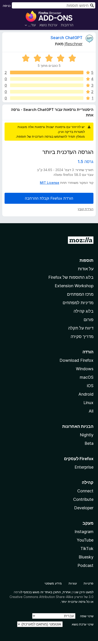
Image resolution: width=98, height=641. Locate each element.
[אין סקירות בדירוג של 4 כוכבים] (46, 79)
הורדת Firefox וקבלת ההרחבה (49, 198)
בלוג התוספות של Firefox (70, 277)
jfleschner (73, 43)
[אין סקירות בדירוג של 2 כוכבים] (46, 92)
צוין (74, 592)
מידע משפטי (53, 583)
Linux (88, 402)
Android (85, 394)
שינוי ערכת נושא (82, 624)
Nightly (86, 434)
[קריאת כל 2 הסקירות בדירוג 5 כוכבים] (46, 72)
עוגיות (73, 583)
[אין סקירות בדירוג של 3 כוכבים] (46, 85)
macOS (86, 377)
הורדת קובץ (85, 209)
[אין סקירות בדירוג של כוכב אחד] (46, 98)
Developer (83, 507)
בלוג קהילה (83, 311)
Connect (85, 490)
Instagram (84, 531)
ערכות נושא (48, 25)
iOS (90, 385)
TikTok (86, 548)
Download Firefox (76, 360)
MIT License (49, 183)
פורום (88, 319)
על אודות (85, 268)
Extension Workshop (74, 285)
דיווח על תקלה (80, 328)
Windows (84, 368)
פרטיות (88, 583)
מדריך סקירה (82, 336)
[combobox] (53, 5)
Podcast (85, 565)
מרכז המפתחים (80, 294)
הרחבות (67, 25)
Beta (89, 443)
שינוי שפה (86, 616)
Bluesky (86, 557)
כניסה (6, 6)
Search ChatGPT (67, 37)
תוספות (86, 260)
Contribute (83, 499)
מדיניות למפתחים (78, 302)
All (91, 411)
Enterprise (84, 467)
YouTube (85, 540)
